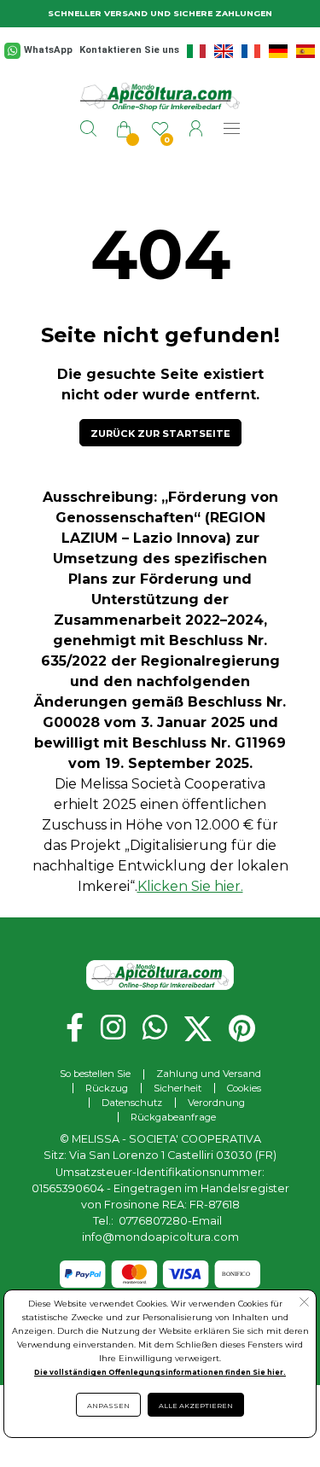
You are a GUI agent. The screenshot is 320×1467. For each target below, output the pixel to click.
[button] (160, 432)
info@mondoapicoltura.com (160, 1237)
